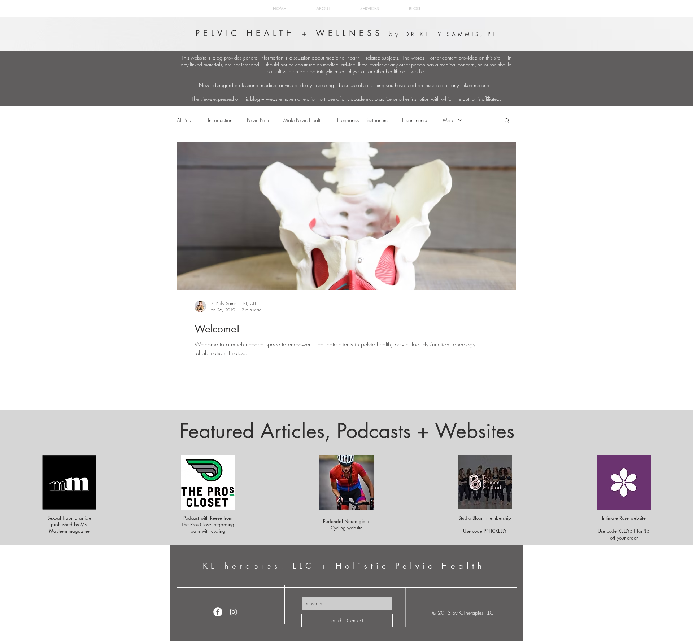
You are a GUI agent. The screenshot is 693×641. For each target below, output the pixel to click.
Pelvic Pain (258, 120)
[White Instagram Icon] (233, 611)
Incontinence (415, 120)
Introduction (220, 120)
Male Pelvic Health (303, 120)
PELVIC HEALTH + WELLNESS (292, 33)
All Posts (185, 120)
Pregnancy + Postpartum (362, 120)
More (448, 120)
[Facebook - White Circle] (217, 611)
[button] (507, 121)
